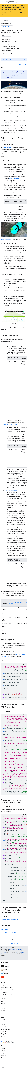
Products (8, 18)
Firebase (3, 1024)
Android (3, 1019)
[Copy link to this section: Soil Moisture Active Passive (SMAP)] (8, 141)
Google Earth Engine (16, 18)
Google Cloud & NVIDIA (6, 994)
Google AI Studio (5, 1026)
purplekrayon (9, 67)
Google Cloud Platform (6, 1053)
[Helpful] (10, 24)
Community (5, 20)
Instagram (3, 1006)
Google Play (4, 1034)
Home (2, 18)
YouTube (3, 1013)
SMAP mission (7, 147)
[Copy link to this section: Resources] (11, 925)
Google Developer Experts (7, 989)
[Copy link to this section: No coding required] (15, 651)
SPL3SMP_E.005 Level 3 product (13, 344)
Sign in (24, 1)
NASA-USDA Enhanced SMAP (12, 490)
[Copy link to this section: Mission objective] (14, 145)
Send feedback (7, 26)
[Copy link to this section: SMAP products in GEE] (21, 336)
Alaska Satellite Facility (15, 178)
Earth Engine (14, 2)
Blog (2, 1001)
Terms (2, 1064)
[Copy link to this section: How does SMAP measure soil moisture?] (9, 276)
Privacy (7, 1064)
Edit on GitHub (9, 63)
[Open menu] (2, 2)
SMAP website (5, 929)
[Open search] (21, 2)
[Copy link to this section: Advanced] (9, 917)
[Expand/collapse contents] (9, 39)
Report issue (20, 63)
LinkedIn (3, 1008)
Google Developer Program (7, 985)
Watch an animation (6, 239)
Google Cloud (4, 1031)
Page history (23, 64)
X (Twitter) (3, 1010)
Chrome (3, 1022)
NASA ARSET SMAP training (8, 932)
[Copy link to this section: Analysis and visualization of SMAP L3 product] (16, 707)
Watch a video (5, 328)
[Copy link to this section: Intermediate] (11, 711)
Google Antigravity (5, 1029)
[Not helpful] (12, 24)
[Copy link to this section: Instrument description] (18, 161)
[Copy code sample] (25, 664)
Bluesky (3, 1003)
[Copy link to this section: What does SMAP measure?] (21, 243)
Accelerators (4, 992)
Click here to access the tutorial (9, 919)
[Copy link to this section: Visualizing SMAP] (16, 640)
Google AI (3, 1055)
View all (3, 1036)
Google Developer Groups (7, 987)
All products (4, 1057)
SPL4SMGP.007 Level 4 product (12, 425)
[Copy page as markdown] (7, 35)
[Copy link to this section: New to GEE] (11, 661)
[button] (14, 59)
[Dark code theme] (23, 664)
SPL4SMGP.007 (18, 602)
